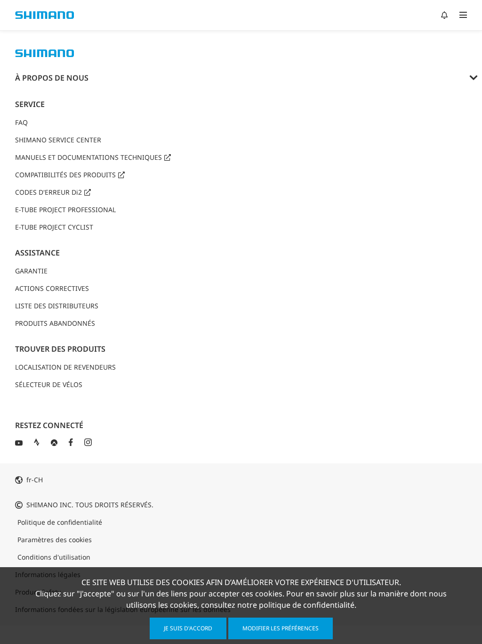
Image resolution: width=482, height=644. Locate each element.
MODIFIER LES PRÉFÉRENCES (280, 628)
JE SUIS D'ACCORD (188, 628)
